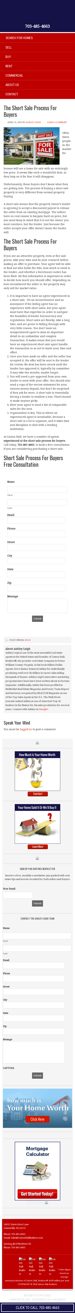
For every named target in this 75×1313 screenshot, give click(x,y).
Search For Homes (19, 38)
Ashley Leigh (33, 122)
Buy (8, 57)
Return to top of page (37, 1295)
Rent (8, 66)
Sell (8, 47)
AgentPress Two (41, 1299)
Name (11, 481)
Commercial (14, 75)
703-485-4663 (37, 26)
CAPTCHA (8, 1068)
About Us (12, 85)
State (10, 569)
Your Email (9, 888)
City (9, 555)
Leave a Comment (57, 122)
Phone (11, 528)
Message (12, 596)
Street (11, 542)
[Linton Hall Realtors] (22, 1274)
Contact (11, 94)
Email (10, 515)
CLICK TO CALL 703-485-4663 (37, 1307)
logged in (26, 729)
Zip (9, 582)
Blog (28, 640)
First (10, 495)
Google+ (43, 709)
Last (9, 508)
